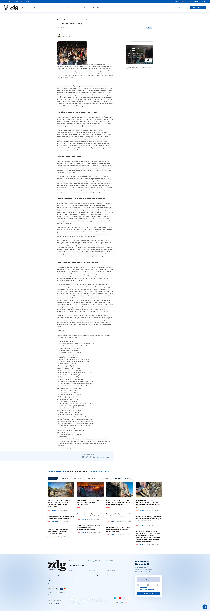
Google (117, 602)
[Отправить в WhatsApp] (94, 457)
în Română (196, 1)
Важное (54, 510)
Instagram (129, 598)
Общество (65, 8)
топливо (77, 478)
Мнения (77, 8)
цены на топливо (92, 478)
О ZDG (190, 1)
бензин (107, 478)
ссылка (130, 61)
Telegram (115, 598)
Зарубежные (55, 521)
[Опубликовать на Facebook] (83, 457)
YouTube (119, 598)
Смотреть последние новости (99, 471)
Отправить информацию (180, 1)
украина (65, 478)
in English (204, 1)
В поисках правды (112, 575)
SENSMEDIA (56, 603)
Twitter (122, 602)
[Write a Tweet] (87, 457)
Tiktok (127, 602)
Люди (97, 575)
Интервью (91, 575)
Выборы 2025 (95, 8)
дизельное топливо (123, 478)
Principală (59, 20)
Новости (25, 8)
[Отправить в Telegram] (90, 457)
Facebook (124, 598)
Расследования (52, 8)
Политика (37, 8)
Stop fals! (81, 565)
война (53, 478)
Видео (86, 8)
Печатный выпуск (69, 20)
